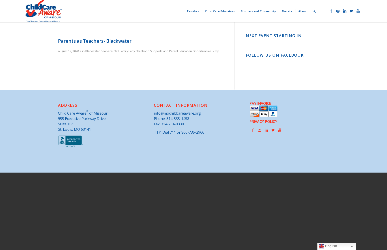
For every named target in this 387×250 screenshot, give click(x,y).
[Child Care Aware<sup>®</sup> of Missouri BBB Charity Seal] (70, 146)
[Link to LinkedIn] (344, 11)
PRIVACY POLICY (263, 121)
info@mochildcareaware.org (177, 113)
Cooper (106, 51)
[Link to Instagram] (338, 11)
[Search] (314, 11)
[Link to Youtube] (358, 11)
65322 (115, 51)
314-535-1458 (177, 118)
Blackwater (92, 51)
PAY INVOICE (260, 103)
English (330, 246)
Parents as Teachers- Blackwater (94, 41)
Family (124, 51)
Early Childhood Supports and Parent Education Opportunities (170, 51)
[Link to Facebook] (331, 11)
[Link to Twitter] (351, 11)
